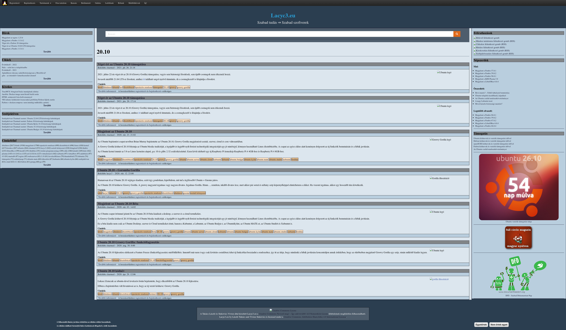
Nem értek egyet (499, 324)
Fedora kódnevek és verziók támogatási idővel (492, 146)
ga (41, 161)
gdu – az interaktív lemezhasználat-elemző (19, 75)
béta (154, 231)
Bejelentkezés (29, 3)
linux (76, 145)
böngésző (74, 148)
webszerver (32, 156)
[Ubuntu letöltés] (519, 187)
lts (36, 153)
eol (28, 153)
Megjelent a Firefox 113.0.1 (13, 48)
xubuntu (60, 153)
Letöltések (109, 3)
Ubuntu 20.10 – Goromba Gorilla (119, 170)
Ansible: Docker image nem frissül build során (20, 94)
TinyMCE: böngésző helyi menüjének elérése (20, 91)
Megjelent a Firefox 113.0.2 (13, 40)
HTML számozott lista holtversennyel (17, 97)
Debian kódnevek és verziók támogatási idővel (492, 141)
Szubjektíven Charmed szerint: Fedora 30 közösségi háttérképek (27, 121)
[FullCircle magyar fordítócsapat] (519, 238)
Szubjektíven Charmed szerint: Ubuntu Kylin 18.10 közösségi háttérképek (31, 123)
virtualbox (72, 153)
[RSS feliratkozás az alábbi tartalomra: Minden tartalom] (519, 41)
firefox (85, 148)
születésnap (18, 159)
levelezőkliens (54, 156)
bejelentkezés (155, 91)
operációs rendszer (47, 145)
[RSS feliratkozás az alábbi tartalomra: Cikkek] (519, 44)
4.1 (16, 161)
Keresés (74, 3)
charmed (32, 148)
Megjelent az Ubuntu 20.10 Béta (118, 203)
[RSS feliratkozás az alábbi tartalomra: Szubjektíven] (519, 53)
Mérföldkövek (134, 3)
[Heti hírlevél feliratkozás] (519, 37)
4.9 (3, 156)
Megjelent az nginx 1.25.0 (12, 37)
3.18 (43, 156)
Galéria (98, 3)
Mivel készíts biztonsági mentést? (488, 103)
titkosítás (45, 159)
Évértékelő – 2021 (9, 70)
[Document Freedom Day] (519, 274)
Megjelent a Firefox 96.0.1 (485, 76)
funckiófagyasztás (164, 260)
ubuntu (21, 148)
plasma (5, 153)
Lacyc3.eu (283, 15)
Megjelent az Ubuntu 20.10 (115, 131)
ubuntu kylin (69, 159)
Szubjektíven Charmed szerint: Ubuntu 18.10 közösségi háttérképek (29, 126)
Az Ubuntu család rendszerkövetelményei (491, 98)
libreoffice (11, 150)
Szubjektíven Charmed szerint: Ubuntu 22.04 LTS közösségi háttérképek (31, 118)
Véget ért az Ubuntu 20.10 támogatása (122, 64)
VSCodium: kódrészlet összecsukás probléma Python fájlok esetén (28, 99)
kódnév (153, 293)
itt (144, 79)
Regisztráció (15, 3)
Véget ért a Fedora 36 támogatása (15, 43)
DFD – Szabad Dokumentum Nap (519, 295)
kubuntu (56, 159)
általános (5, 145)
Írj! (145, 3)
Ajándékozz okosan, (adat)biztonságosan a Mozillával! (24, 72)
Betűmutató (86, 3)
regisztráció (140, 91)
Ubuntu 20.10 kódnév (111, 271)
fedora (23, 161)
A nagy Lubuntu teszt (483, 101)
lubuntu (81, 156)
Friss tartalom (61, 3)
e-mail (8, 161)
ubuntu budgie (236, 159)
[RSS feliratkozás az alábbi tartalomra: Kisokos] (519, 50)
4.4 (14, 153)
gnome (186, 192)
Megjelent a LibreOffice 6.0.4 (487, 81)
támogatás (6, 159)
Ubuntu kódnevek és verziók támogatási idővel (492, 138)
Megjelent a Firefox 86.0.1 (485, 115)
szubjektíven (84, 159)
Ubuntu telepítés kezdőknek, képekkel (490, 95)
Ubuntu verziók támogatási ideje (519, 221)
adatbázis (84, 153)
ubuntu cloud (206, 159)
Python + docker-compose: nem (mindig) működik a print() (25, 102)
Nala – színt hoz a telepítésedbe (14, 67)
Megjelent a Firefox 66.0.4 (485, 126)
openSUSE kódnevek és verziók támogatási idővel (494, 143)
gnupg (33, 161)
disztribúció (64, 145)
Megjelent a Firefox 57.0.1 (485, 70)
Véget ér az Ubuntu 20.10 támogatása (121, 98)
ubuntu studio (275, 159)
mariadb (12, 156)
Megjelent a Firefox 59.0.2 (485, 73)
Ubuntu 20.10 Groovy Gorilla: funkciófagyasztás (128, 242)
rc (21, 153)
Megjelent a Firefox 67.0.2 (485, 120)
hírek (17, 145)
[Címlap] (4, 2)
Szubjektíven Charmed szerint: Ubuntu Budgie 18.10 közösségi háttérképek (32, 129)
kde (84, 150)
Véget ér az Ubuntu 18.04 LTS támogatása (18, 46)
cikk (66, 150)
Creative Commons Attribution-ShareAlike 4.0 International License (315, 316)
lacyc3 (43, 148)
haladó (75, 150)
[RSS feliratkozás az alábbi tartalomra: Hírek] (519, 47)
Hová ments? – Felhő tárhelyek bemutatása (492, 92)
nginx (21, 156)
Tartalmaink (45, 3)
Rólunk (121, 3)
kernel (86, 145)
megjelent (30, 145)
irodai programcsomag (50, 150)
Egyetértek (481, 324)
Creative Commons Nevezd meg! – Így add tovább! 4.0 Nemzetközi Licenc (293, 313)
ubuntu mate (33, 159)
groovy (173, 87)
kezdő (22, 150)
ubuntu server (193, 159)
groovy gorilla (183, 87)
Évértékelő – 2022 (9, 64)
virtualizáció (47, 153)
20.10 (166, 87)
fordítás (33, 150)
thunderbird (69, 156)
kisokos (10, 148)
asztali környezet (58, 148)
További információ (107, 91)
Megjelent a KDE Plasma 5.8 (486, 79)
